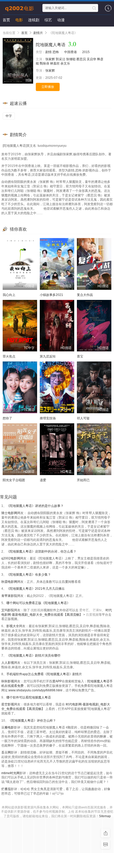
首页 (6, 20)
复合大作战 (85, 295)
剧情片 (38, 33)
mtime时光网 (10, 773)
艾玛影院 (7, 610)
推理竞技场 (48, 418)
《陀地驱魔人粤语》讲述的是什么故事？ (35, 506)
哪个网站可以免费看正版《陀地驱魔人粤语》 (38, 603)
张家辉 (50, 59)
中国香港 (70, 52)
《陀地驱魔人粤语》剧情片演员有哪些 (33, 655)
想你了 (7, 418)
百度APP (55, 681)
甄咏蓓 (44, 63)
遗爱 (43, 480)
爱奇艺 (84, 610)
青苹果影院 (9, 596)
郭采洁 (60, 59)
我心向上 (9, 295)
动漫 (61, 20)
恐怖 (55, 52)
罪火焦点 (9, 356)
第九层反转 (48, 356)
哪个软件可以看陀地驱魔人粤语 (28, 697)
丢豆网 (6, 752)
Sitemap (105, 816)
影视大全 (12, 626)
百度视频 (92, 615)
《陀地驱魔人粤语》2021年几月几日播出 (35, 589)
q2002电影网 (10, 558)
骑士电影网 (9, 513)
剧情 (48, 52)
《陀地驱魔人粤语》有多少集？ (28, 574)
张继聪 (71, 59)
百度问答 (68, 582)
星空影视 (7, 704)
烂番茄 (6, 789)
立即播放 (47, 87)
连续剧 (33, 20)
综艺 (48, 20)
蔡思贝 (81, 59)
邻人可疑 (83, 418)
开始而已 (83, 480)
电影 (19, 20)
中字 (9, 116)
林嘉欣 (55, 63)
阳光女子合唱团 (14, 480)
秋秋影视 (7, 681)
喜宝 (80, 356)
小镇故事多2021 (51, 295)
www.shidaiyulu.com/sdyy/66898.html (35, 690)
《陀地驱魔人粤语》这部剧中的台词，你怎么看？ (41, 551)
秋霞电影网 (9, 582)
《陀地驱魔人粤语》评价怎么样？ (32, 720)
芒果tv (97, 610)
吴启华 (91, 59)
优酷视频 (37, 610)
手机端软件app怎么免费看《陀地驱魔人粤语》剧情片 (44, 674)
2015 (86, 52)
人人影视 (7, 663)
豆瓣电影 (7, 727)
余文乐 (65, 63)
